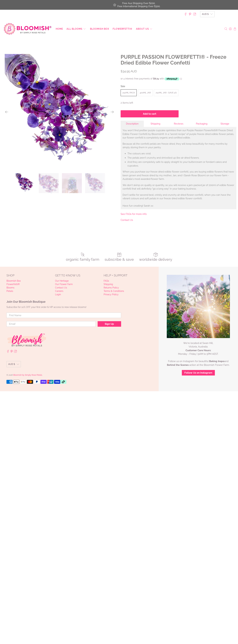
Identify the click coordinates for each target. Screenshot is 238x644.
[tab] (132, 124)
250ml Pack (128, 92)
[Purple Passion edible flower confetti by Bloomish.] (59, 112)
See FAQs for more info (134, 214)
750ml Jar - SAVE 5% (166, 92)
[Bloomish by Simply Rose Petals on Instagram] (194, 14)
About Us (142, 29)
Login (58, 294)
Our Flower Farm (64, 284)
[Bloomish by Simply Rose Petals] (27, 29)
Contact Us (127, 220)
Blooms (10, 287)
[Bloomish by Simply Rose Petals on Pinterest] (190, 14)
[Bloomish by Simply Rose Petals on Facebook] (185, 14)
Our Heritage (62, 281)
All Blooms (74, 29)
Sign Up (109, 323)
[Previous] (6, 112)
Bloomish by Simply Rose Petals (27, 375)
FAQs (106, 281)
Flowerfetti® (122, 29)
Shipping (108, 284)
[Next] (112, 112)
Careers (59, 291)
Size (123, 86)
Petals (9, 291)
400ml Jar (145, 92)
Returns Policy (111, 287)
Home (59, 29)
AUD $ (205, 14)
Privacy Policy (111, 294)
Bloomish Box (99, 29)
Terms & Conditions (114, 291)
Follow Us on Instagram (198, 372)
